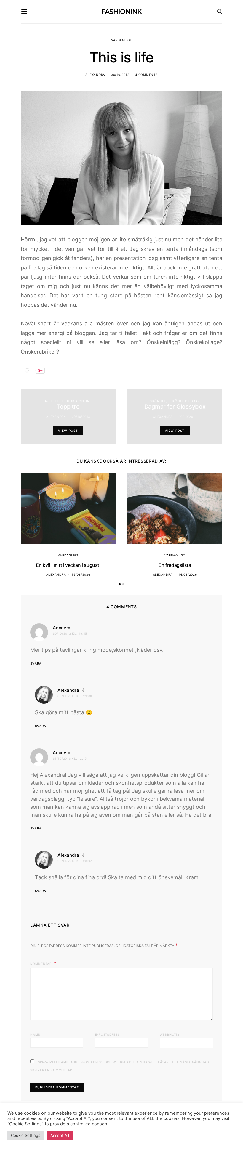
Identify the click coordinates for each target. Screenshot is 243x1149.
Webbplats (169, 1034)
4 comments (146, 74)
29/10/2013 (81, 416)
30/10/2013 (120, 74)
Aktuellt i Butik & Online (68, 401)
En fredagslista (175, 565)
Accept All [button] (59, 1135)
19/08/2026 (81, 574)
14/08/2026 (187, 574)
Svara (35, 663)
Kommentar (41, 963)
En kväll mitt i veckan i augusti (68, 565)
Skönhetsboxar (185, 401)
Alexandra (95, 74)
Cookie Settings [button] (25, 1135)
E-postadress (107, 1034)
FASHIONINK (121, 12)
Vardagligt (121, 40)
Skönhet (158, 401)
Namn (35, 1034)
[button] (120, 584)
